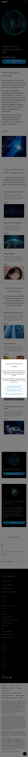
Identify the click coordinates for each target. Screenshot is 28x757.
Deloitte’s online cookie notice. (17, 381)
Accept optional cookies (14, 387)
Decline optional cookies (14, 390)
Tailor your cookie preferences (14, 394)
